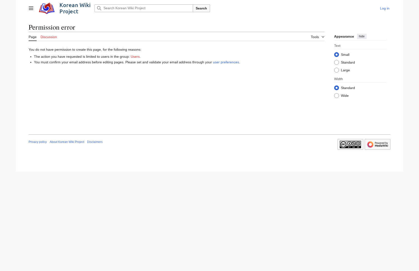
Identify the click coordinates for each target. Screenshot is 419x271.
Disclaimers (95, 142)
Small (345, 55)
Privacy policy (38, 142)
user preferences (226, 62)
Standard (348, 62)
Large (345, 70)
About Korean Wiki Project (67, 142)
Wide (345, 96)
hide (362, 36)
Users (135, 56)
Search (201, 8)
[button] (31, 8)
